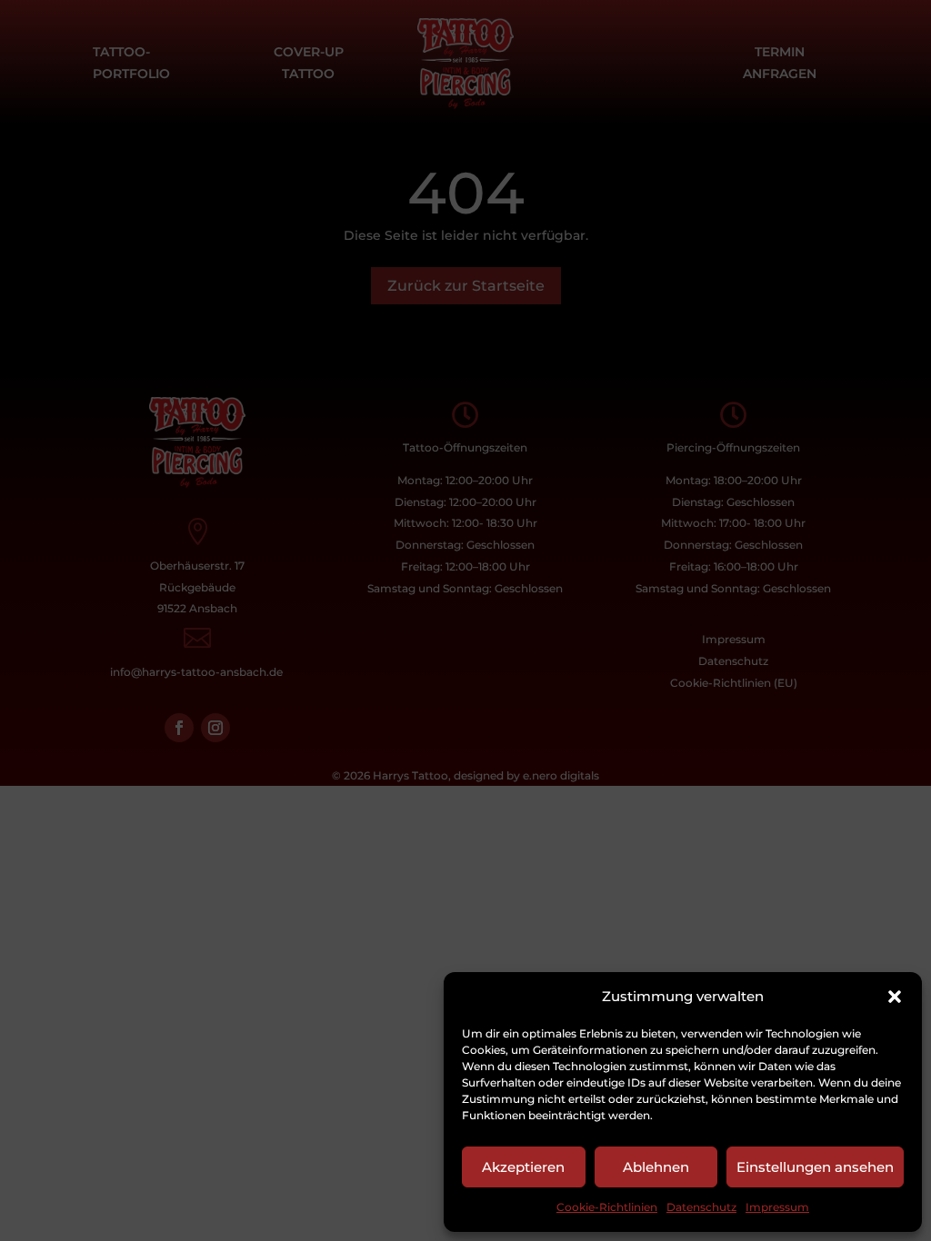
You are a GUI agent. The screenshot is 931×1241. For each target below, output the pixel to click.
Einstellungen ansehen (815, 1167)
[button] (895, 997)
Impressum (777, 1207)
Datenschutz (701, 1207)
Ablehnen (656, 1167)
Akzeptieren (523, 1167)
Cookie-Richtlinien (606, 1207)
